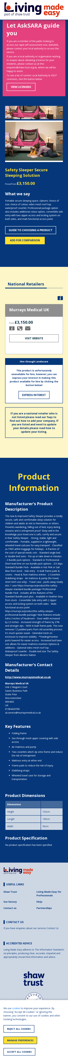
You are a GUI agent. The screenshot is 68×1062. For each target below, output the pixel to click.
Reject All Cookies (19, 1028)
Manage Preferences (20, 1040)
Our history (10, 901)
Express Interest (34, 395)
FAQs (39, 901)
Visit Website (34, 338)
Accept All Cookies (19, 1051)
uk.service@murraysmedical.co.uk (23, 712)
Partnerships (44, 908)
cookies (16, 1008)
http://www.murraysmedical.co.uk (28, 677)
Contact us (10, 908)
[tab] (26, 281)
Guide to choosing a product (30, 230)
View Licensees (21, 87)
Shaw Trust (10, 891)
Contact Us (53, 928)
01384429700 (12, 709)
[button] (9, 141)
